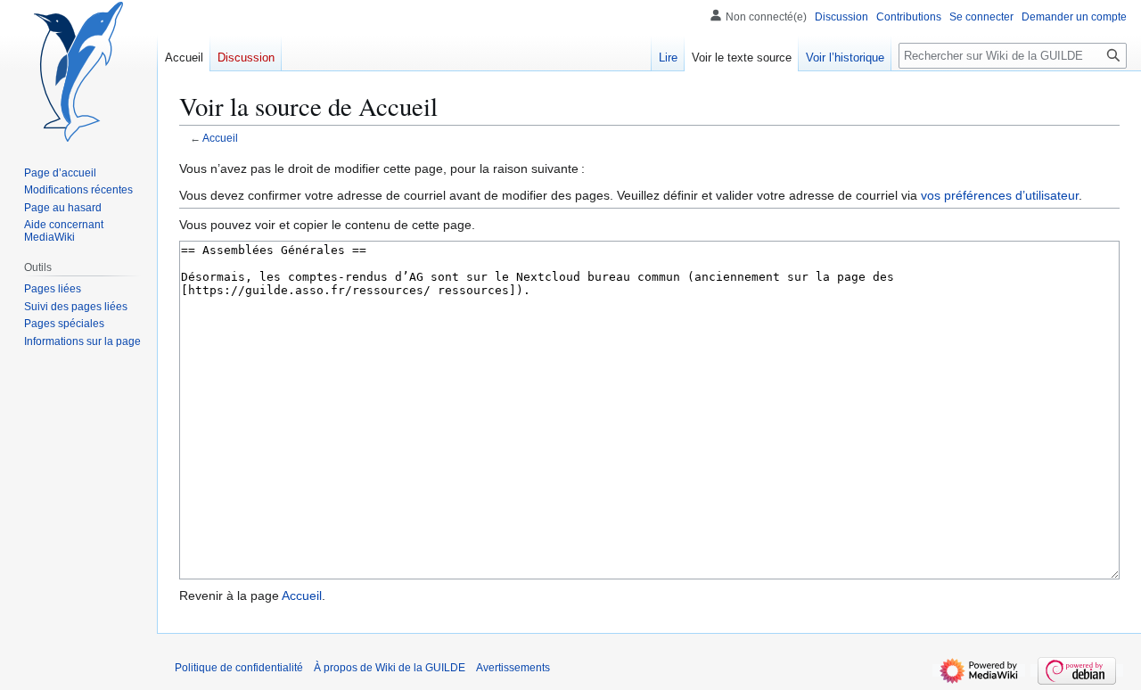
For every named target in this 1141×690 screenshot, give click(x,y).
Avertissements (513, 667)
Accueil (220, 138)
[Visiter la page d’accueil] (78, 71)
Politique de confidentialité (239, 667)
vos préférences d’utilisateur (1000, 195)
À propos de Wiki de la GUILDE (389, 667)
